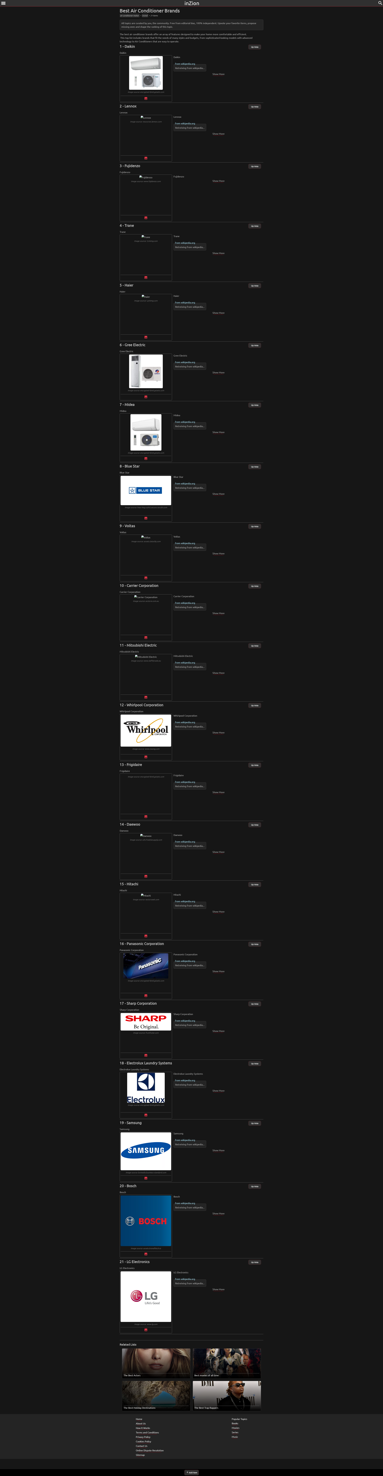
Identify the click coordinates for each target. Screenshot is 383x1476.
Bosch (131, 1186)
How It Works (143, 1427)
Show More (218, 73)
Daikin (130, 46)
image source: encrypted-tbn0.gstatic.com (146, 92)
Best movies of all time (206, 1375)
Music (235, 1436)
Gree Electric (135, 345)
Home (139, 1418)
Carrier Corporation (142, 585)
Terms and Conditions (147, 1432)
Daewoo (133, 824)
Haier (129, 285)
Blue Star (132, 466)
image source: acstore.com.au (146, 601)
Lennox (130, 106)
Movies (235, 1427)
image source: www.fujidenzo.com (146, 181)
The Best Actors (132, 1375)
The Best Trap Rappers (206, 1407)
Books (235, 1423)
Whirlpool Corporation (145, 705)
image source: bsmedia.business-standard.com (146, 1172)
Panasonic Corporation (145, 943)
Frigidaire (134, 764)
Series (235, 1432)
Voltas (130, 526)
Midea (130, 404)
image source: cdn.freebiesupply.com (146, 839)
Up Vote (254, 47)
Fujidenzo (132, 166)
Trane (129, 225)
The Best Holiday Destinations (139, 1407)
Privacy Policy (143, 1436)
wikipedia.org (188, 63)
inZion (191, 3)
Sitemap (140, 1454)
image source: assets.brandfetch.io (146, 1248)
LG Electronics (138, 1261)
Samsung (134, 1122)
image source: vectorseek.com (146, 899)
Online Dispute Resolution (150, 1450)
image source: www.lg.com (145, 1324)
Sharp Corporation (142, 1003)
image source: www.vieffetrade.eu (146, 660)
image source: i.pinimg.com (146, 300)
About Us (141, 1423)
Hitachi (132, 884)
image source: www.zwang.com (145, 748)
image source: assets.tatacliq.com (146, 541)
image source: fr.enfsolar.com (146, 1032)
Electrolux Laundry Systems (149, 1063)
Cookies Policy (143, 1441)
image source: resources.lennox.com (146, 121)
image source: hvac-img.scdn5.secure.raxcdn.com (146, 507)
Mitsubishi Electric (142, 645)
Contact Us (141, 1445)
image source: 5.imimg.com (146, 241)
